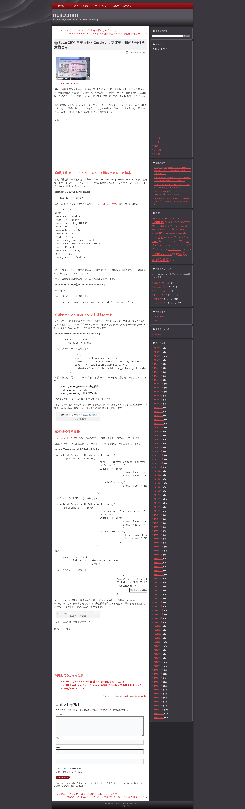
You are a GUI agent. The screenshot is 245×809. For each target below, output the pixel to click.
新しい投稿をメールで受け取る (70, 772)
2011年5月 (158, 499)
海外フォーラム (110, 203)
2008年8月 (158, 555)
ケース (155, 241)
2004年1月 (158, 706)
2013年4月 (158, 443)
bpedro (74, 83)
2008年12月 (159, 547)
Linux (181, 229)
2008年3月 (158, 567)
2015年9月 (158, 360)
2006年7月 (158, 622)
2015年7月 (158, 368)
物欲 (156, 146)
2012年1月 (158, 479)
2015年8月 (158, 364)
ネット (112, 696)
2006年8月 (158, 618)
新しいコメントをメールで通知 (70, 769)
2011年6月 (158, 495)
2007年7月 (158, 586)
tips (145, 696)
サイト (58, 757)
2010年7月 (158, 515)
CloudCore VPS (160, 287)
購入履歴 (162, 260)
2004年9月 (158, 674)
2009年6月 (158, 535)
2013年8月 (158, 435)
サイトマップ (101, 6)
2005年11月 (159, 646)
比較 (169, 254)
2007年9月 (158, 579)
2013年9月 (158, 431)
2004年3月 (158, 698)
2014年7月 (158, 404)
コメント (60, 715)
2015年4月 (158, 376)
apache (155, 218)
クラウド (185, 237)
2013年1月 (158, 451)
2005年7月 (158, 654)
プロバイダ (185, 245)
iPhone (174, 229)
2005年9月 (158, 650)
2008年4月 (158, 563)
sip (176, 233)
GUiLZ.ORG (65, 15)
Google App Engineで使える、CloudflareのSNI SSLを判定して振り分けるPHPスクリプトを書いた (172, 171)
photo (62, 83)
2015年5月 (158, 372)
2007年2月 (158, 602)
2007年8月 (158, 582)
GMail (154, 226)
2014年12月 (159, 384)
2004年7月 (158, 682)
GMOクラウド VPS (169, 225)
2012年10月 (159, 463)
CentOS (158, 222)
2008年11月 (159, 551)
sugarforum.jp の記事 (66, 438)
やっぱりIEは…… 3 (73, 688)
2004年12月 (159, 662)
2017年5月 (158, 348)
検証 (165, 255)
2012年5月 (158, 471)
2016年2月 (158, 352)
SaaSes (172, 233)
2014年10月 (159, 392)
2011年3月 (158, 507)
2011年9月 (158, 487)
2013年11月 (159, 424)
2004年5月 (158, 690)
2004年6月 (158, 686)
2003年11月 (159, 714)
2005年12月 (159, 642)
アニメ (177, 237)
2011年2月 (158, 511)
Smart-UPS (182, 233)
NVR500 (163, 232)
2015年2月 (158, 380)
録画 (171, 260)
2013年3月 (158, 447)
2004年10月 (159, 670)
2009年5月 (158, 539)
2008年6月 (158, 559)
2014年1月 (158, 416)
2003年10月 (159, 718)
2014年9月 (158, 396)
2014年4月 (158, 412)
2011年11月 (159, 483)
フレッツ (176, 245)
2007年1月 (158, 606)
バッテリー (168, 245)
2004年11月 (159, 666)
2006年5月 (158, 630)
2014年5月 (158, 408)
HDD (153, 230)
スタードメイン (161, 303)
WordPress (168, 237)
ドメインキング (161, 295)
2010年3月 (158, 523)
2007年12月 (159, 575)
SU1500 (154, 237)
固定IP (159, 254)
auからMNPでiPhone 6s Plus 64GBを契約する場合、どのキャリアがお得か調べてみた (172, 201)
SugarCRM (125, 696)
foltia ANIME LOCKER (177, 222)
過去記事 (158, 150)
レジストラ (164, 249)
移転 (180, 255)
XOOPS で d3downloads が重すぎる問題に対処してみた (93, 681)
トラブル (178, 241)
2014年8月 (158, 400)
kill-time (157, 334)
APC (160, 218)
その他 (157, 154)
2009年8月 (158, 527)
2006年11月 (159, 614)
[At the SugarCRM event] (73, 79)
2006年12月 (159, 610)
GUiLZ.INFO (159, 317)
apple (164, 218)
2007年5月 (158, 590)
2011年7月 (158, 491)
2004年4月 (158, 694)
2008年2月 (158, 571)
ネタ (161, 245)
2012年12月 (159, 455)
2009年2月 (158, 543)
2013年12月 (159, 420)
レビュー (174, 249)
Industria (165, 230)
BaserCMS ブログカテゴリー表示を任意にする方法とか (87, 30)
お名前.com (159, 299)
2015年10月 (159, 356)
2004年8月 (158, 678)
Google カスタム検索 (79, 6)
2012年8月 (158, 467)
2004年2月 (158, 702)
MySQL (155, 233)
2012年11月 (159, 459)
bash (170, 218)
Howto (159, 229)
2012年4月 (158, 475)
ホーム (61, 6)
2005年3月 (158, 658)
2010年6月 (158, 519)
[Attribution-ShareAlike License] (56, 83)
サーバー (158, 138)
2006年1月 (158, 638)
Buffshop (176, 218)
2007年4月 (158, 594)
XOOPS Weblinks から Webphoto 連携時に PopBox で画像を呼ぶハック (106, 34)
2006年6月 (158, 626)
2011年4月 (158, 503)
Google (184, 226)
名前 (57, 738)
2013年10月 (159, 427)
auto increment (137, 696)
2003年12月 (159, 710)
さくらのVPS (159, 291)
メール (58, 748)
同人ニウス (159, 320)
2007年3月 (158, 598)
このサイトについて (122, 6)
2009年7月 (158, 531)
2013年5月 (158, 439)
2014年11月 (159, 388)
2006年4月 (158, 634)
